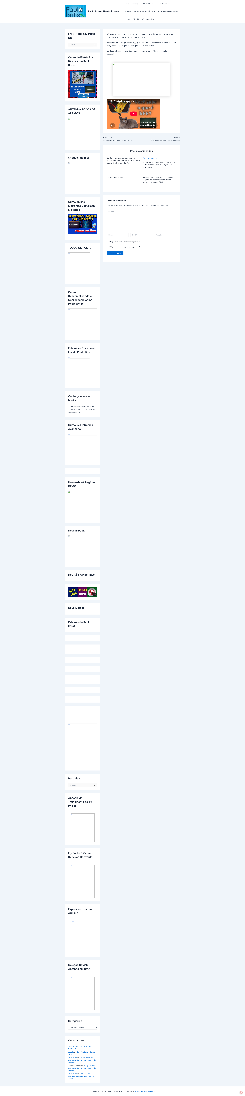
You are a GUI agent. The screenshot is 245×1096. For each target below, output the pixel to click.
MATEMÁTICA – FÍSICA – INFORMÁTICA (139, 11)
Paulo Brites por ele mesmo (168, 11)
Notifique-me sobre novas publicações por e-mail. (124, 247)
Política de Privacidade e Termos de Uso (139, 19)
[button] (154, 4)
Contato (135, 4)
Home (127, 4)
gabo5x (71, 1052)
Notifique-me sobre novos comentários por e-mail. (124, 242)
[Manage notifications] (241, 1092)
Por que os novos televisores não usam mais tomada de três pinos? (82, 1060)
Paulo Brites (72, 1046)
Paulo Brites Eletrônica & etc (104, 11)
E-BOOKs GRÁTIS (147, 4)
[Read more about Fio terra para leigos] (151, 158)
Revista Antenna (164, 4)
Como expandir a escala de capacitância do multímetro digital (81, 1076)
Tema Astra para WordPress (145, 1091)
